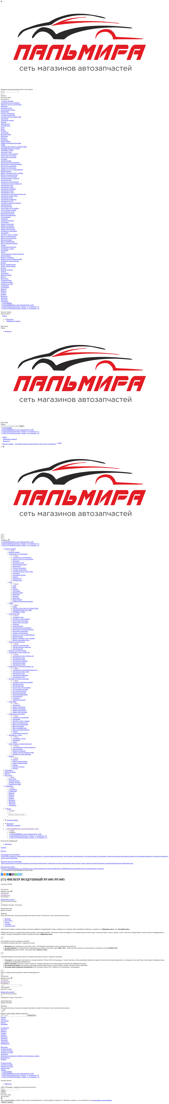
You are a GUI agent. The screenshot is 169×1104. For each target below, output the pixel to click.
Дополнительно (10, 926)
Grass (14, 585)
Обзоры (3, 1070)
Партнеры (4, 1038)
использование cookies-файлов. (101, 1100)
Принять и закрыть (7, 1102)
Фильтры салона (84, 868)
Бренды (3, 1022)
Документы (5, 1042)
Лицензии (4, 1040)
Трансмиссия (119, 863)
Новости (4, 1029)
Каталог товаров (14, 552)
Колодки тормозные (7, 868)
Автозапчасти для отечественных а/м (25, 670)
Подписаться (32, 1015)
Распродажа (37, 863)
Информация (5, 1043)
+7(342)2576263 (20, 307)
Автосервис (5, 1021)
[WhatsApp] (15, 874)
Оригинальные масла (26, 863)
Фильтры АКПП (60, 868)
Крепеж (15, 759)
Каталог (3, 1017)
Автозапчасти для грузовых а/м (23, 656)
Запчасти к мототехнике (21, 645)
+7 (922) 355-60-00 (20, 308)
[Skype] (18, 874)
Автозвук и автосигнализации (23, 682)
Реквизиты (4, 1054)
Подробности (5, 895)
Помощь (3, 1059)
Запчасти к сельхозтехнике (45, 856)
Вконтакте (8, 331)
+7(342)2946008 (6, 303)
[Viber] (13, 874)
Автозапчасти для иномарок (22, 557)
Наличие (8, 919)
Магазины (4, 1047)
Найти (22, 426)
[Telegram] (21, 874)
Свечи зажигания (49, 868)
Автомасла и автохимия (21, 717)
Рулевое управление (48, 863)
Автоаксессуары (18, 617)
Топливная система (103, 863)
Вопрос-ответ (5, 1068)
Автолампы (16, 705)
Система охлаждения (62, 863)
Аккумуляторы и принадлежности (24, 747)
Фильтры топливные (97, 868)
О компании (13, 789)
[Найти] (2, 93)
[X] (10, 874)
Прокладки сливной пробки (34, 868)
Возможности (5, 1057)
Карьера (3, 1035)
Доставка (8, 924)
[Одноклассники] (5, 874)
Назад (12, 550)
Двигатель (4, 863)
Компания (4, 1024)
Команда (4, 1031)
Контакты (4, 1036)
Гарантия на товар (7, 1052)
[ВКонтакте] (2, 874)
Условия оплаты (6, 1049)
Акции (3, 1019)
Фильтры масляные (72, 868)
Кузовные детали (13, 863)
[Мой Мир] (7, 874)
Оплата (7, 922)
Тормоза (112, 863)
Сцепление (93, 863)
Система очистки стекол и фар (79, 863)
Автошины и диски (19, 738)
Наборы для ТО (19, 868)
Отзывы (3, 1033)
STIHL (15, 607)
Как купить (12, 779)
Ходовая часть (128, 863)
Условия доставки (7, 1050)
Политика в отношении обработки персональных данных (20, 1056)
